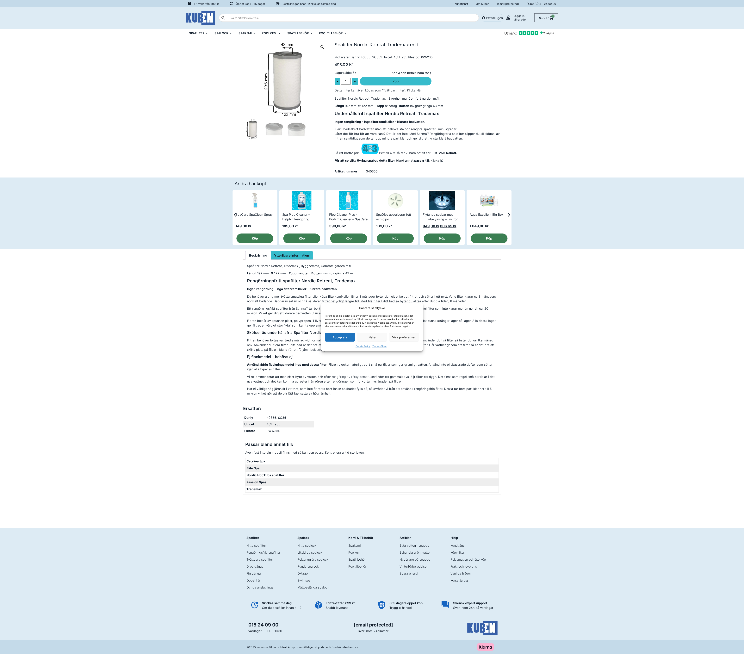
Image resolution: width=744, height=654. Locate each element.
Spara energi (409, 573)
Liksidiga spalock (309, 552)
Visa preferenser (404, 337)
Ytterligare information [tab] (291, 255)
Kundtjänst (461, 3)
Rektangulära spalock (312, 559)
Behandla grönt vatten (415, 552)
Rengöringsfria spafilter (263, 552)
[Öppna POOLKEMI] (279, 33)
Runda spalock (308, 566)
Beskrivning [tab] (258, 255)
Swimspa (304, 580)
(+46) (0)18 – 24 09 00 (541, 3)
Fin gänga (253, 573)
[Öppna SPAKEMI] (254, 33)
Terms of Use (379, 346)
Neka (372, 337)
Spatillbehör (357, 559)
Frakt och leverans (463, 566)
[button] (322, 47)
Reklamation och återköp (468, 559)
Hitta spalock (306, 545)
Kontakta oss (459, 580)
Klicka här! (438, 160)
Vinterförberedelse (413, 566)
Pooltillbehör (357, 566)
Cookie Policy (363, 346)
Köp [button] (255, 238)
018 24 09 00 (263, 625)
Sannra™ (302, 308)
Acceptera (340, 337)
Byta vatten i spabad (414, 545)
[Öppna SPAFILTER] (206, 33)
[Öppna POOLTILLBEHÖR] (345, 33)
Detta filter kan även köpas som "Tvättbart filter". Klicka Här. (378, 90)
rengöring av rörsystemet (350, 377)
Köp (396, 81)
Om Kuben (482, 3)
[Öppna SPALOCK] (230, 33)
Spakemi (354, 545)
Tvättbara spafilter (259, 559)
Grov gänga (255, 566)
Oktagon (303, 573)
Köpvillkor (457, 552)
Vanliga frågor (460, 573)
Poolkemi (354, 552)
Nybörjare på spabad (415, 559)
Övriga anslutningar (260, 587)
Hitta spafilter (256, 545)
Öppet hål (253, 580)
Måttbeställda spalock (313, 587)
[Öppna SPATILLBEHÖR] (311, 33)
